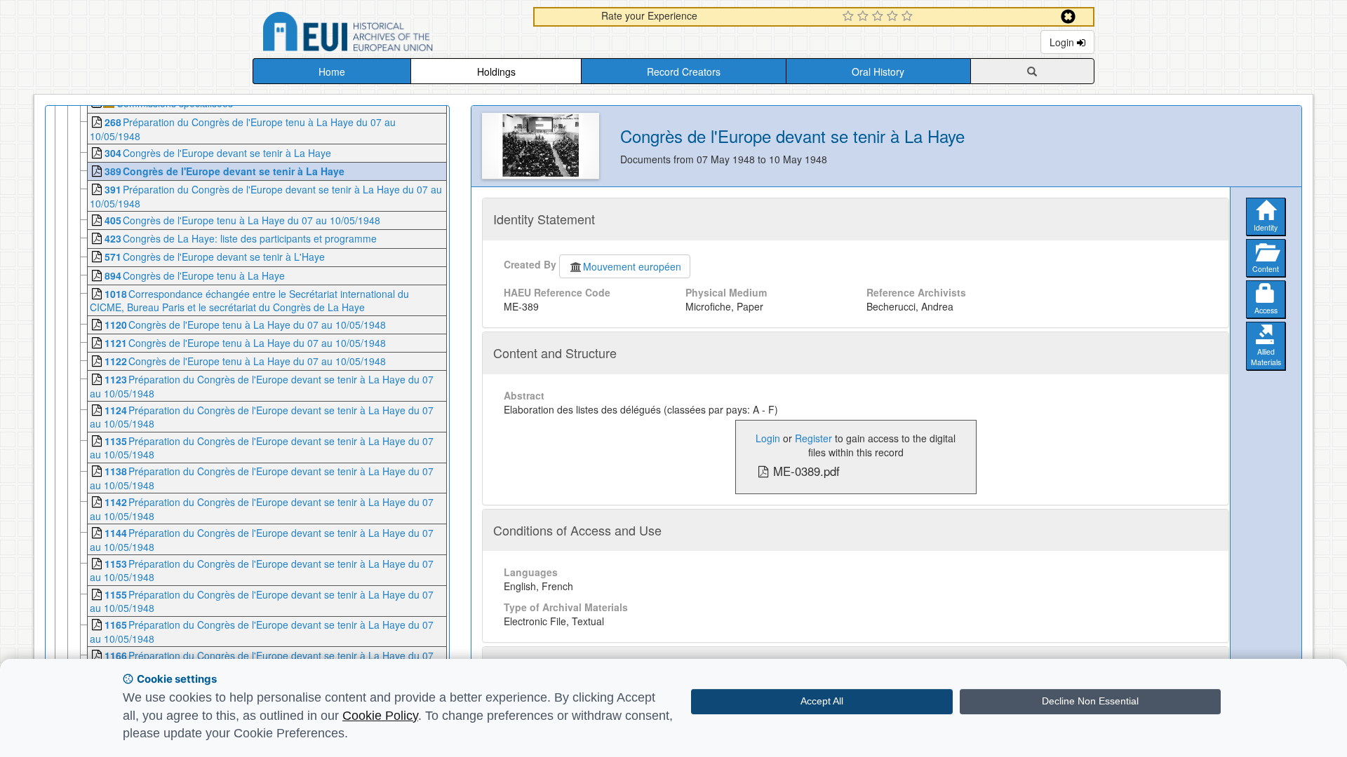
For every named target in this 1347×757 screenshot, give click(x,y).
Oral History (878, 71)
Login (1063, 42)
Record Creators (684, 71)
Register (813, 438)
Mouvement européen (632, 266)
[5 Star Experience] (909, 16)
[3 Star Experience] (879, 16)
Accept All (821, 701)
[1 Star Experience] (850, 16)
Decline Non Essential (1090, 701)
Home (332, 71)
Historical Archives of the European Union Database (387, 34)
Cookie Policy (380, 716)
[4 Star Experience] (894, 16)
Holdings (496, 71)
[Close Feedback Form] (1068, 16)
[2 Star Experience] (864, 16)
